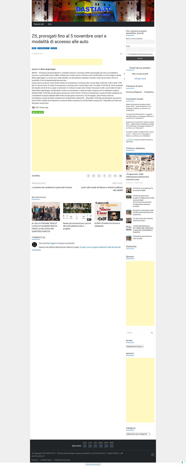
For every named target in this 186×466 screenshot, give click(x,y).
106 (90, 446)
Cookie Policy (46, 460)
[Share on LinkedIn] (99, 176)
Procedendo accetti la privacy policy (140, 54)
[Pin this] (115, 176)
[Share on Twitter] (93, 176)
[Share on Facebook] (88, 176)
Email (128, 46)
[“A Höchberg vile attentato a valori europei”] (128, 238)
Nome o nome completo (134, 38)
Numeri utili (39, 24)
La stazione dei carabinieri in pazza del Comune (52, 187)
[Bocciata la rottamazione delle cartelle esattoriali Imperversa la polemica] (128, 212)
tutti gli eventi (140, 79)
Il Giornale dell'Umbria (44, 48)
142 (100, 446)
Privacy (35, 460)
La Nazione (143, 154)
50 (85, 446)
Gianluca (130, 182)
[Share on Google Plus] (110, 176)
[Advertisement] (77, 62)
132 (95, 446)
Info (49, 24)
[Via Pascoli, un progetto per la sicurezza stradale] (128, 190)
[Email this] (120, 176)
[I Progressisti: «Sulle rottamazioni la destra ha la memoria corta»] (140, 162)
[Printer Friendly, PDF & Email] (38, 112)
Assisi (34, 48)
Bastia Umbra (135, 154)
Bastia (128, 154)
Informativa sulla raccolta (93, 464)
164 (106, 446)
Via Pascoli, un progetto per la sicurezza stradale (143, 189)
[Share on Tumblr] (104, 176)
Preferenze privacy (62, 460)
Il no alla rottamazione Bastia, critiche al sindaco (143, 220)
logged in (54, 243)
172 (111, 446)
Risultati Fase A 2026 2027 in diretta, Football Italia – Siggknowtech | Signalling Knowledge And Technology (140, 124)
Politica (53, 48)
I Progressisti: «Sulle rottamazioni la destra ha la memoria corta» (137, 177)
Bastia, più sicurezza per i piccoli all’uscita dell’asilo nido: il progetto (77, 226)
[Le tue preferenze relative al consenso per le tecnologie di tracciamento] (182, 462)
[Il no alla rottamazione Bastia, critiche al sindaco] (128, 220)
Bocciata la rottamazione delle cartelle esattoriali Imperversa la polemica (143, 212)
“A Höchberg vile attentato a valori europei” (142, 237)
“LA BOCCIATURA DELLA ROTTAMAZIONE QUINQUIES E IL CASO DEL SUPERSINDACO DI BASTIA (143, 229)
